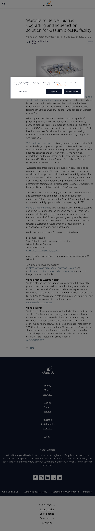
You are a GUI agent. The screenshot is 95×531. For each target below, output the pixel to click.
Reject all (54, 92)
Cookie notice (61, 85)
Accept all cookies (72, 92)
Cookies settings (22, 92)
